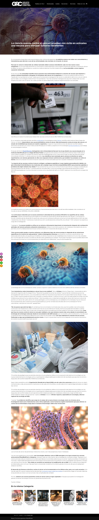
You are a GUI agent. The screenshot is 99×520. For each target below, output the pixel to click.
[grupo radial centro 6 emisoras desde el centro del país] (21, 3)
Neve (12, 518)
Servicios (72, 3)
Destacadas (50, 3)
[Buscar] (86, 3)
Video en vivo (81, 3)
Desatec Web (30, 515)
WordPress (29, 518)
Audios (58, 3)
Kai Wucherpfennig (74, 145)
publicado (40, 140)
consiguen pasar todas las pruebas (52, 471)
